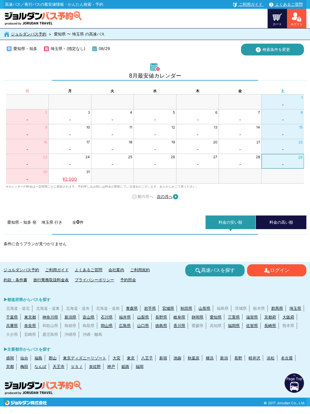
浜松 (271, 358)
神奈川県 (50, 317)
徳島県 (161, 325)
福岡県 (234, 325)
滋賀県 (252, 317)
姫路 (125, 366)
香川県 (179, 325)
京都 (10, 366)
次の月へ (165, 196)
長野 (238, 358)
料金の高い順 (281, 222)
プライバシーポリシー (94, 279)
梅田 (24, 366)
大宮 (116, 358)
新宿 (163, 358)
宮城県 (168, 308)
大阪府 (288, 317)
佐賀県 (252, 325)
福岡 (139, 366)
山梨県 (143, 317)
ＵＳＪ (77, 366)
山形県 (204, 308)
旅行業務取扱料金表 (51, 279)
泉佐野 (95, 366)
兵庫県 (12, 325)
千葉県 (12, 317)
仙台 (24, 358)
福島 (38, 358)
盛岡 (10, 358)
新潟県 (70, 317)
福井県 (125, 317)
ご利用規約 (140, 269)
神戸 (111, 366)
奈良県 (30, 325)
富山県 (88, 317)
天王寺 (58, 366)
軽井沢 (254, 358)
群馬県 (277, 308)
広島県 (125, 325)
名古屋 (287, 358)
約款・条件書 (15, 279)
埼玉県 (295, 308)
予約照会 (128, 279)
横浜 (210, 358)
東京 (131, 358)
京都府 (270, 317)
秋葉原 (194, 358)
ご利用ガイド (57, 269)
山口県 (143, 325)
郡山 (53, 358)
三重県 (234, 317)
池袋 (177, 358)
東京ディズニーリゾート (84, 358)
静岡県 (197, 317)
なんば (40, 366)
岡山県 (107, 325)
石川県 (107, 317)
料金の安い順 (230, 222)
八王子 (147, 358)
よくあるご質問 (88, 269)
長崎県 (270, 325)
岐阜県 (179, 317)
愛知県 (216, 317)
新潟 (224, 358)
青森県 (132, 308)
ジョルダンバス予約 (28, 34)
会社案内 (116, 269)
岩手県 (150, 308)
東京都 (30, 317)
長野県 (161, 317)
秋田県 (186, 308)
